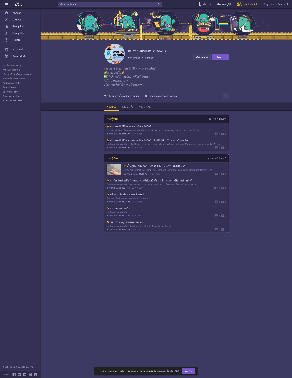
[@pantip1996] (36, 375)
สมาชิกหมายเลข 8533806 (118, 202)
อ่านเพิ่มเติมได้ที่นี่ (170, 371)
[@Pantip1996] (20, 375)
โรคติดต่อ (162, 170)
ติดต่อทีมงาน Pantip (11, 83)
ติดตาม (220, 57)
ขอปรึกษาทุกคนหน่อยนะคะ (126, 222)
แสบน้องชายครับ (120, 208)
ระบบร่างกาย (190, 184)
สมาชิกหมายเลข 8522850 (118, 215)
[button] (6, 4)
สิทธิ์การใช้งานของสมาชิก (14, 78)
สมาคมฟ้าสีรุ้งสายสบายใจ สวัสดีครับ (131, 126)
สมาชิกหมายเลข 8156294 (118, 134)
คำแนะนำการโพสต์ (11, 70)
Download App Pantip (12, 96)
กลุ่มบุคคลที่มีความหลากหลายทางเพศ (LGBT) (196, 144)
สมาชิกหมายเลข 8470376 (135, 174)
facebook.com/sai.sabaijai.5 (161, 96)
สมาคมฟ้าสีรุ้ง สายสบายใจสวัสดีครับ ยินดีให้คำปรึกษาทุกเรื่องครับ (149, 140)
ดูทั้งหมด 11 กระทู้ (217, 158)
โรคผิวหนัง (151, 170)
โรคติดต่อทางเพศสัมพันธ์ (135, 130)
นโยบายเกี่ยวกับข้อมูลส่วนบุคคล (17, 74)
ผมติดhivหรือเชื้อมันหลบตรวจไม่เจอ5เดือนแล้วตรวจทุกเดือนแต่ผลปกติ (151, 180)
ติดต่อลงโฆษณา (10, 87)
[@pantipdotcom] (31, 375)
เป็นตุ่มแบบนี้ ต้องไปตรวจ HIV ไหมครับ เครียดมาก (156, 166)
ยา (218, 144)
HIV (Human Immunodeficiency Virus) (164, 130)
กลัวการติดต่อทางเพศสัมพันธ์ (127, 194)
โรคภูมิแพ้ (172, 170)
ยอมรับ (188, 371)
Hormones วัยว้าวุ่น (191, 130)
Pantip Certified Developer (14, 100)
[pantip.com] (18, 4)
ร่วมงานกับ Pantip (11, 92)
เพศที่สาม (170, 144)
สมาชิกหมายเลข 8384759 (118, 188)
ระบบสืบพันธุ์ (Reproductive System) (156, 226)
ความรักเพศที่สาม (114, 130)
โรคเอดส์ (180, 184)
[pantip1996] (25, 375)
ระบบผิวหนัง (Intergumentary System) (195, 170)
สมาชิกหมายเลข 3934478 (118, 229)
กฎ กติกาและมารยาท (12, 65)
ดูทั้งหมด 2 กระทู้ (217, 119)
